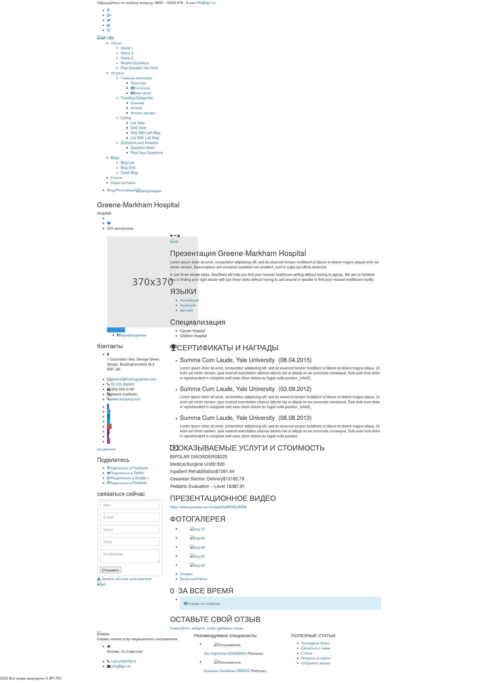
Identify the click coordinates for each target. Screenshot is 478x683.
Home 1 (127, 47)
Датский (186, 309)
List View (138, 122)
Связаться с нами (315, 647)
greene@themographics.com (133, 379)
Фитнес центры (143, 112)
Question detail (142, 147)
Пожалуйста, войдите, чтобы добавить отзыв (206, 627)
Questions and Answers (139, 142)
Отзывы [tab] (186, 573)
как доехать (106, 448)
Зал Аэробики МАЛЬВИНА (225, 653)
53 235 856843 (123, 383)
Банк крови (142, 93)
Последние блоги (315, 642)
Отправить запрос (316, 662)
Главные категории (136, 77)
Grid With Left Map (145, 132)
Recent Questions (135, 62)
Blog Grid (128, 167)
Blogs (115, 157)
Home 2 (127, 52)
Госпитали (142, 88)
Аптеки (136, 107)
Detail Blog (129, 172)
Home (117, 43)
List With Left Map (145, 137)
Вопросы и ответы (316, 657)
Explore (118, 73)
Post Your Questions (147, 152)
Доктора (139, 83)
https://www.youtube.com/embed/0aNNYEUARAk (208, 506)
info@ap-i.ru (206, 2)
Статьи (116, 177)
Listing (126, 117)
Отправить (110, 569)
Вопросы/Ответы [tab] (193, 578)
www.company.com (125, 398)
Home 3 (127, 57)
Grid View (138, 127)
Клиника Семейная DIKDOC (227, 670)
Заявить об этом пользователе (126, 578)
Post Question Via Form (139, 67)
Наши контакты (123, 182)
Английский (189, 300)
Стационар (116, 329)
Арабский (187, 305)
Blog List (127, 162)
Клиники (137, 102)
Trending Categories (137, 97)
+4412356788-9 (123, 661)
